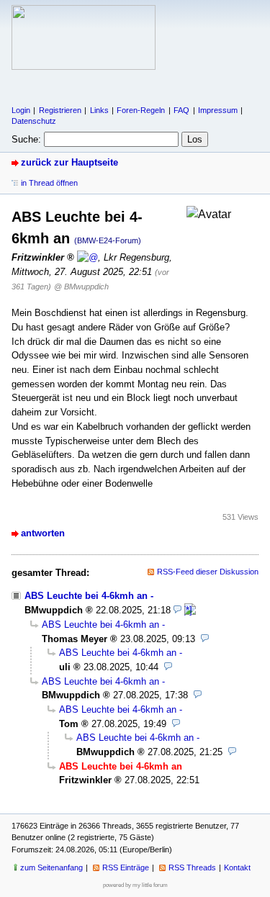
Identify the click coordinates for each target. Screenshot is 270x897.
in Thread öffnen (49, 183)
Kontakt (237, 867)
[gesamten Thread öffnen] (190, 610)
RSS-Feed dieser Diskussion (207, 571)
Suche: (26, 139)
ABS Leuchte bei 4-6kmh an (86, 595)
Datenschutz (34, 121)
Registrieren (60, 110)
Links (99, 110)
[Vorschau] (177, 610)
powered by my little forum (135, 885)
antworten (43, 533)
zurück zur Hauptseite (69, 162)
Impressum (218, 110)
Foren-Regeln (141, 110)
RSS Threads (192, 867)
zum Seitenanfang (51, 867)
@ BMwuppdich (81, 286)
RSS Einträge (125, 867)
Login (21, 110)
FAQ (181, 110)
